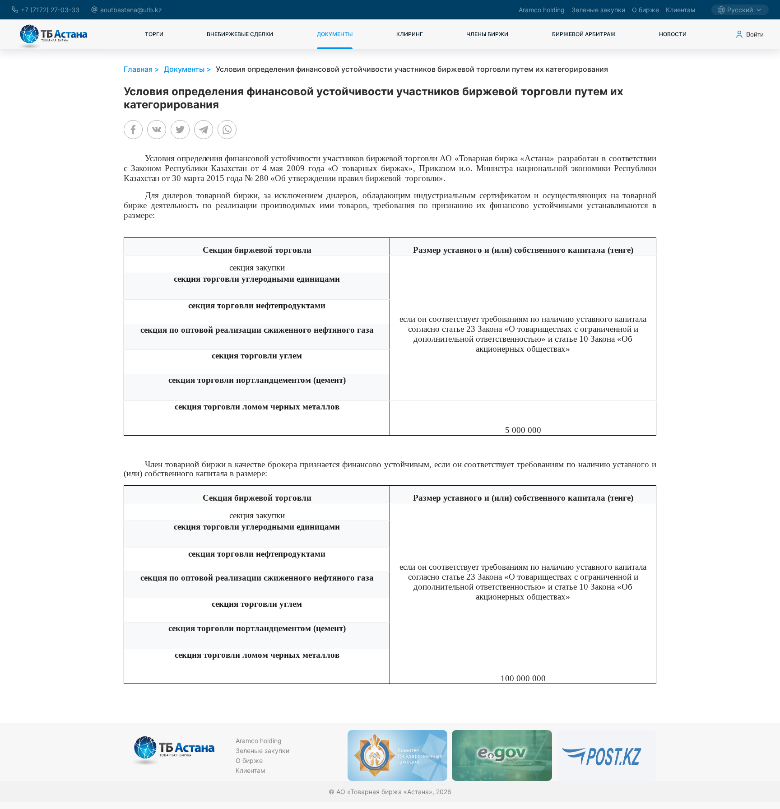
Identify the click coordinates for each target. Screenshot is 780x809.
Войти (755, 34)
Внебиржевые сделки (240, 34)
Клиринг (409, 34)
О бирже (645, 10)
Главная (138, 69)
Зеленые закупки (598, 10)
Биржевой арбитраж (584, 34)
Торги (154, 34)
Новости (673, 34)
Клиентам (681, 10)
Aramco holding (542, 10)
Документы (335, 34)
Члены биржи (487, 34)
